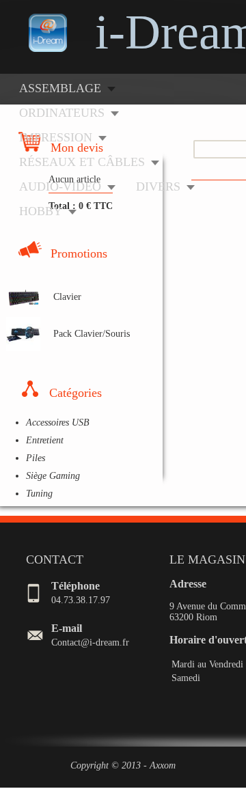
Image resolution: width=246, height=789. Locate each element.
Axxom (163, 765)
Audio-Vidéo (60, 186)
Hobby (40, 211)
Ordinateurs (62, 113)
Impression (55, 137)
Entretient (45, 440)
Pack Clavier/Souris (91, 334)
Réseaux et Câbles (82, 162)
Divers (158, 186)
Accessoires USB (58, 422)
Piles (35, 458)
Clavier (67, 297)
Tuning (39, 493)
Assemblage (60, 88)
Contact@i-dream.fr (90, 642)
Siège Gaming (53, 476)
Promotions (79, 253)
